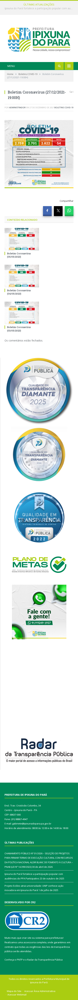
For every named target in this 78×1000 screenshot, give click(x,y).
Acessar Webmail (16, 994)
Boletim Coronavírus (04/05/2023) (19, 292)
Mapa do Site (14, 991)
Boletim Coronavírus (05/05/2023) (19, 255)
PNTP (20, 959)
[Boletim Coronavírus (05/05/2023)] (22, 239)
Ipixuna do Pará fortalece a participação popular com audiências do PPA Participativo (40, 8)
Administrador (17, 107)
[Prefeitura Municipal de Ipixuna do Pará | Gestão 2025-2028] (39, 38)
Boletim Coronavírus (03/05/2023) (19, 328)
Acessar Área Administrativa (39, 991)
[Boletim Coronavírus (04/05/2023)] (22, 276)
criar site (26, 937)
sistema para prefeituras (49, 937)
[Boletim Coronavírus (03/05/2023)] (22, 313)
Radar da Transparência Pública (45, 959)
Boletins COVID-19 (63, 107)
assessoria (29, 942)
